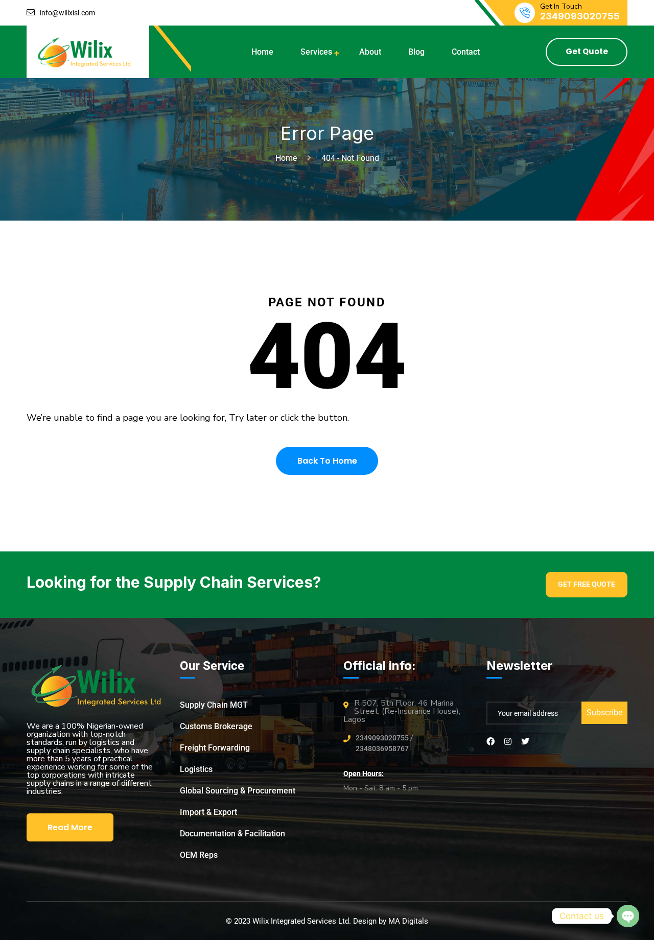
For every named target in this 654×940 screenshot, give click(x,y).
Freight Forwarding (215, 748)
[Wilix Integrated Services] (84, 51)
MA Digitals (408, 921)
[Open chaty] (628, 916)
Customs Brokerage (216, 726)
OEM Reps (199, 855)
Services (316, 52)
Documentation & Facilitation (232, 833)
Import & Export (208, 812)
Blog (416, 52)
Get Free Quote (586, 584)
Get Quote (587, 51)
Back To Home (327, 461)
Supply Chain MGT (214, 705)
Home (262, 52)
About (370, 52)
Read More (70, 827)
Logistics (196, 769)
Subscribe (604, 712)
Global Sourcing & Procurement (237, 791)
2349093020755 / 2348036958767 (384, 743)
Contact (466, 52)
